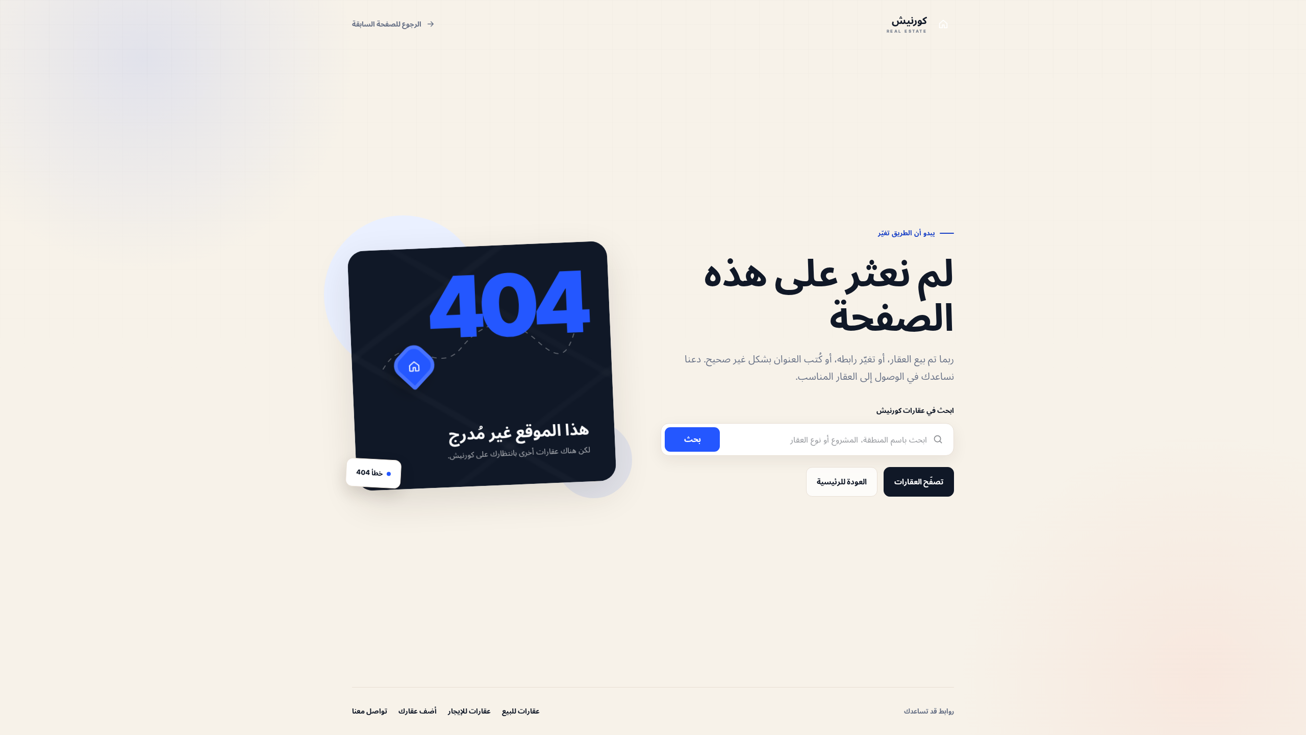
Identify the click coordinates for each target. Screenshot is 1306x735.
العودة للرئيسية (842, 481)
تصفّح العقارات (918, 481)
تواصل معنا (369, 710)
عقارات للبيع (521, 710)
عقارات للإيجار (469, 710)
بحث (692, 439)
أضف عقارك (417, 710)
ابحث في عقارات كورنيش (915, 410)
